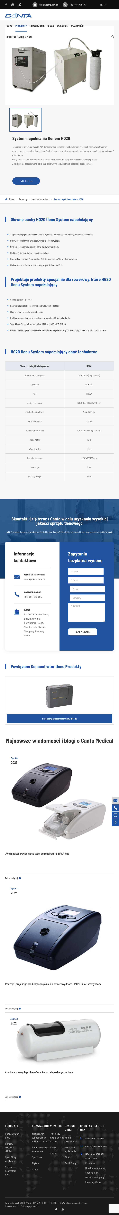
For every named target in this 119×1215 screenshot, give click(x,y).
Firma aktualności (71, 1139)
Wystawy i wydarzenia (70, 1149)
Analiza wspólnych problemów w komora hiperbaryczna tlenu (39, 1072)
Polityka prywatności (30, 1206)
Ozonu (35, 1169)
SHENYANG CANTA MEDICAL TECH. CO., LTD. (42, 1202)
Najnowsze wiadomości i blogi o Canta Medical (59, 740)
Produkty (21, 25)
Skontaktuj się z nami (19, 37)
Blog (67, 1157)
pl (101, 4)
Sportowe (37, 1157)
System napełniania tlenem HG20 (68, 199)
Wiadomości (77, 25)
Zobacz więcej (11, 878)
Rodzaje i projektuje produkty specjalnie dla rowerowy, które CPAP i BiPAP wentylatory (53, 984)
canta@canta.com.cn (48, 4)
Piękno (35, 1163)
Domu (9, 25)
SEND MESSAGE (83, 631)
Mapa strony (10, 1206)
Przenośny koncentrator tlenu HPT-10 (59, 718)
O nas (50, 25)
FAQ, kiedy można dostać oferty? (57, 1137)
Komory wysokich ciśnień (9, 1147)
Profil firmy (70, 1163)
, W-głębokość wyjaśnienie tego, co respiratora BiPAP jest (37, 853)
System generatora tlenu (10, 1170)
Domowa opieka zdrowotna (40, 1149)
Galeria (53, 1153)
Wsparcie (62, 25)
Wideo (53, 1147)
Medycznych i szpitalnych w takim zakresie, (39, 1137)
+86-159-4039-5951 (78, 4)
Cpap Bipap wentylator (11, 1159)
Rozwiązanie (37, 25)
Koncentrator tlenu (40, 199)
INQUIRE (25, 181)
